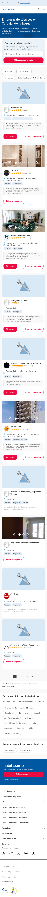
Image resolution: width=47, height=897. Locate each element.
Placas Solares (9, 713)
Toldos (31, 728)
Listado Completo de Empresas (14, 818)
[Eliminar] (12, 78)
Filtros (9, 71)
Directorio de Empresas (13, 684)
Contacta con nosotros (11, 848)
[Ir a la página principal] (8, 9)
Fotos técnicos (25, 750)
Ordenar (25, 71)
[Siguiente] (37, 162)
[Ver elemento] (16, 163)
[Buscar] (39, 9)
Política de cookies (9, 877)
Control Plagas (9, 723)
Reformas (18, 708)
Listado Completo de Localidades (15, 823)
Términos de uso (8, 867)
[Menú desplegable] (45, 9)
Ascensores (8, 728)
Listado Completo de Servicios (14, 812)
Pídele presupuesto (33, 136)
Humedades (37, 713)
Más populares (9, 702)
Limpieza (7, 708)
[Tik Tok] (33, 853)
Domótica (20, 728)
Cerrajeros (27, 718)
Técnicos (24, 684)
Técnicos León (33, 684)
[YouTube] (26, 853)
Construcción (40, 702)
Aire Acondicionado (11, 718)
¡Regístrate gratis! (24, 3)
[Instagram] (4, 853)
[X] (19, 853)
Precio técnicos (9, 750)
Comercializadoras (25, 702)
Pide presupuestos (23, 774)
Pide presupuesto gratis (23, 60)
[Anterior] (10, 162)
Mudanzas (29, 708)
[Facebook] (11, 853)
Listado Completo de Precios (13, 807)
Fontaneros (23, 723)
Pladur (34, 723)
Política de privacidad (10, 872)
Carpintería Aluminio (11, 733)
